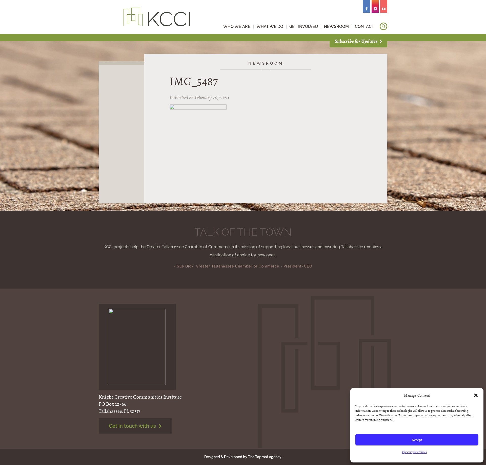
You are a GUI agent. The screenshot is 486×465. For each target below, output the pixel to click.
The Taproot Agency (264, 457)
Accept (417, 439)
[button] (475, 395)
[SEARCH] (383, 26)
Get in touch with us (133, 426)
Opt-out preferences (414, 452)
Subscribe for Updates (356, 41)
